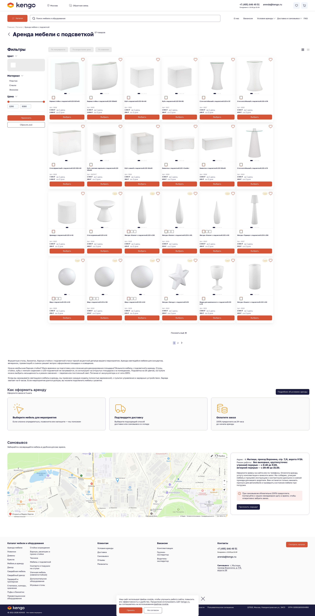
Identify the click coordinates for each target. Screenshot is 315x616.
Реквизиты (102, 564)
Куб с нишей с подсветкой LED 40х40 (138, 168)
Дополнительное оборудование (38, 579)
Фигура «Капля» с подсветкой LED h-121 (177, 235)
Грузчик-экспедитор (163, 553)
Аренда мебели (14, 547)
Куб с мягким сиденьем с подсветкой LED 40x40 (102, 169)
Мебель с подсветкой (40, 562)
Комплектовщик (165, 548)
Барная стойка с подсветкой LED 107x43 (64, 101)
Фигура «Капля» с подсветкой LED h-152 (140, 235)
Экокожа (13, 89)
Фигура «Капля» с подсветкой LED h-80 (214, 235)
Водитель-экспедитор (163, 559)
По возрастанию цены (82, 49)
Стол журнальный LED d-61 (97, 235)
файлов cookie (161, 604)
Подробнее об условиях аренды (292, 391)
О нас (236, 18)
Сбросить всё (26, 124)
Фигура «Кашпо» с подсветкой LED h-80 (252, 302)
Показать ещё (177, 333)
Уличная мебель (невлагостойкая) (38, 573)
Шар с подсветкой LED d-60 (135, 302)
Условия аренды (265, 18)
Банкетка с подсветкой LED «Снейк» (175, 168)
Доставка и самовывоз (288, 18)
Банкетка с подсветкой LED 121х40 (213, 168)
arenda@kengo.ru (272, 4)
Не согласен (153, 610)
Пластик (13, 81)
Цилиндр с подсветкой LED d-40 (61, 235)
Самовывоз (103, 556)
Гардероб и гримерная (12, 580)
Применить (26, 118)
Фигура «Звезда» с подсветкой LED (175, 302)
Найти (213, 18)
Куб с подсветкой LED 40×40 (135, 101)
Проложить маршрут (248, 507)
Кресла (10, 559)
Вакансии (248, 18)
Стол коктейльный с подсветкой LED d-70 (252, 168)
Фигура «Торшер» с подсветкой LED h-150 (252, 235)
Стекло (12, 85)
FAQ (306, 18)
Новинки (11, 551)
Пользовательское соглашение (220, 607)
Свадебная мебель (16, 571)
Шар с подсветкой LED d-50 (97, 302)
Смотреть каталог (297, 544)
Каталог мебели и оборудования (25, 543)
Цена (10, 96)
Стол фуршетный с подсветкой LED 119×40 (65, 168)
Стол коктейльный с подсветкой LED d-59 (252, 101)
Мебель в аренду (15, 563)
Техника (34, 558)
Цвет (10, 55)
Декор (10, 567)
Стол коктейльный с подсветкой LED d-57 (215, 101)
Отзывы (101, 560)
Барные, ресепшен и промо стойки (40, 552)
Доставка (102, 552)
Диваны (11, 555)
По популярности (58, 49)
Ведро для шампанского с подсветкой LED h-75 (215, 303)
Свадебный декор (16, 575)
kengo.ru (185, 601)
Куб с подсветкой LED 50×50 (173, 101)
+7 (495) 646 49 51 (250, 5)
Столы (159, 368)
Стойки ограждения (40, 547)
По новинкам (103, 49)
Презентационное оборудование (16, 597)
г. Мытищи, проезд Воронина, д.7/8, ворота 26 (229, 568)
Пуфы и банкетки (15, 592)
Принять (131, 610)
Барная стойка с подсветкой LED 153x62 (102, 101)
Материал (13, 75)
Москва (54, 5)
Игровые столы (37, 585)
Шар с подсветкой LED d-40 (60, 302)
